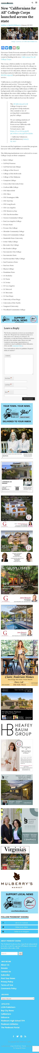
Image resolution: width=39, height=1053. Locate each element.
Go (20, 954)
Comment (7, 355)
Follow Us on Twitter (21, 927)
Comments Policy (17, 346)
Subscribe (5, 975)
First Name (8, 378)
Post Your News (8, 978)
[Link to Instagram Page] (22, 1035)
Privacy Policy (7, 981)
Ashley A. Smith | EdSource (11, 25)
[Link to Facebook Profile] (14, 1035)
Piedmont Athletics (9, 1024)
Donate (4, 968)
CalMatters (6, 1014)
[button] (33, 3)
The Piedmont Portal (10, 1027)
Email (7, 391)
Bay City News (7, 1010)
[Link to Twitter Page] (18, 1035)
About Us (5, 965)
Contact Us (6, 971)
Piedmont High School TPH (13, 1020)
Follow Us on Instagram (21, 931)
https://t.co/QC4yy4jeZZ (19, 131)
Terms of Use (7, 985)
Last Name (8, 384)
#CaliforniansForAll (20, 104)
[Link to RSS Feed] (25, 1035)
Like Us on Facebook (21, 923)
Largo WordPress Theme (18, 1046)
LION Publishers (8, 1007)
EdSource (5, 1017)
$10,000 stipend (6, 75)
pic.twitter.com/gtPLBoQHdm (21, 133)
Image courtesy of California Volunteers (24, 41)
